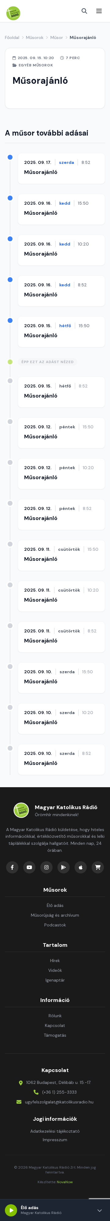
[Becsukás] (99, 1210)
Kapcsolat (55, 1025)
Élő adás (55, 905)
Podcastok (55, 925)
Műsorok (34, 37)
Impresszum (55, 1139)
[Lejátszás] (11, 1210)
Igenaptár (55, 980)
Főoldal (12, 37)
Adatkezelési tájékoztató (55, 1131)
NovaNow (65, 1182)
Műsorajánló (40, 172)
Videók (55, 970)
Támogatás (55, 1035)
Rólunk (55, 1015)
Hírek (55, 960)
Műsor (56, 37)
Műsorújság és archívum (55, 915)
